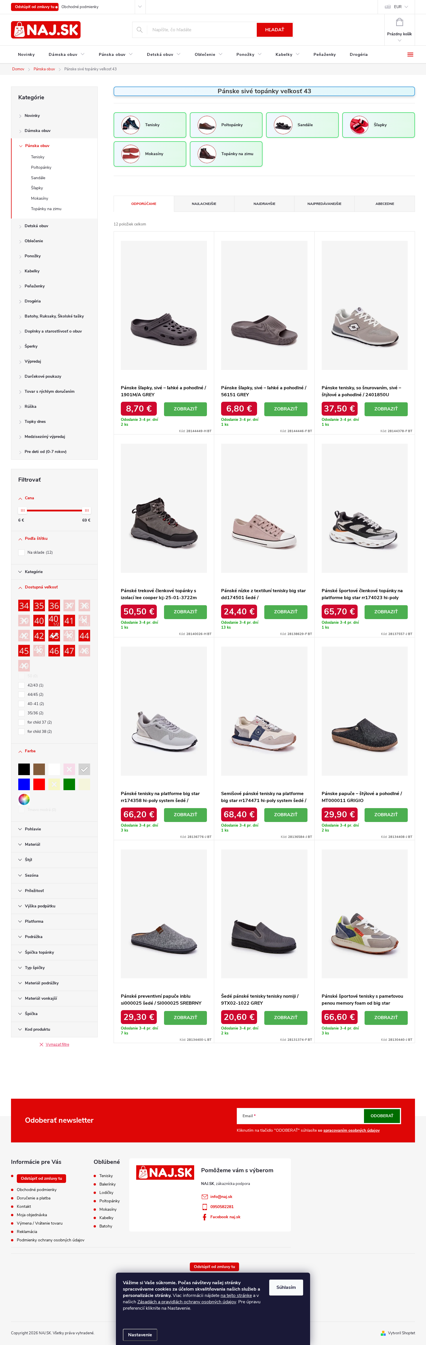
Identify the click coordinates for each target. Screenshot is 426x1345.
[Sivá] (84, 769)
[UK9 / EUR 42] (24, 635)
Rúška (31, 406)
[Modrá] (24, 784)
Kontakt (24, 1206)
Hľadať (274, 30)
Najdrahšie (264, 203)
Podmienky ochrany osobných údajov (50, 1240)
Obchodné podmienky (80, 7)
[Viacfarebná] (24, 799)
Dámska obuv (37, 130)
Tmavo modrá (41, 809)
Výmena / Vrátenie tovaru (40, 1223)
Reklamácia (27, 1231)
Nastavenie (140, 1335)
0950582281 (222, 1207)
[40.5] (54, 620)
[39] (24, 620)
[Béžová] (84, 784)
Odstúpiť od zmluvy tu (34, 7)
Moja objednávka (32, 1215)
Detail (185, 409)
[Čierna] (24, 769)
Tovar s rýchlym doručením (49, 391)
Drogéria (33, 301)
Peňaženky (35, 286)
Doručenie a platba (33, 1198)
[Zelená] (69, 784)
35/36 (35, 713)
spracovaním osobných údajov (351, 1130)
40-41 (35, 704)
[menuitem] (26, 55)
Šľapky (37, 188)
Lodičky (106, 1192)
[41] (69, 620)
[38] (84, 605)
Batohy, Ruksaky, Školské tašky (54, 316)
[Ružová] (69, 769)
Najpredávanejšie (324, 203)
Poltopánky (41, 167)
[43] (54, 635)
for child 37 (39, 722)
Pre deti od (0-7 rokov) (46, 451)
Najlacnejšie (204, 203)
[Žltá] (54, 784)
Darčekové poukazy (43, 376)
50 (32, 676)
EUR (398, 7)
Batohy (105, 1226)
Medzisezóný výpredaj (45, 436)
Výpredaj (33, 361)
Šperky (31, 346)
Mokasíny (39, 198)
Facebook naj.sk (225, 1217)
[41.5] (84, 620)
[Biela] (54, 769)
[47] (69, 650)
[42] (39, 635)
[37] (69, 605)
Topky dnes (35, 421)
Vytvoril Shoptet (401, 1333)
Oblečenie (34, 241)
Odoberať (382, 1116)
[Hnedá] (39, 769)
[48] (84, 650)
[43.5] (69, 635)
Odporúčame (143, 203)
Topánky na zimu (46, 209)
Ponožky (33, 256)
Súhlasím (286, 1287)
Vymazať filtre (57, 1044)
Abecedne (385, 203)
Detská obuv (36, 226)
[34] (24, 605)
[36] (54, 605)
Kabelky (32, 271)
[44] (84, 635)
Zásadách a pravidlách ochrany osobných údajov (186, 1302)
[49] (24, 665)
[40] (39, 620)
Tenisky (37, 157)
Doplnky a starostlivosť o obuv (53, 331)
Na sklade (40, 552)
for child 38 (39, 731)
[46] (54, 650)
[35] (39, 605)
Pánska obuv (37, 145)
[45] (24, 650)
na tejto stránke (236, 1295)
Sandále (38, 178)
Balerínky (107, 1184)
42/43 (35, 685)
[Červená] (39, 784)
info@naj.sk (221, 1196)
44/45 (35, 694)
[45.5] (39, 650)
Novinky (32, 115)
